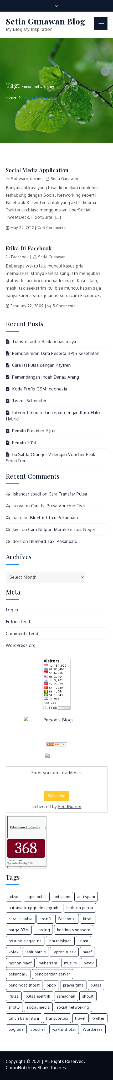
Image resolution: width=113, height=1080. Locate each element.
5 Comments (54, 227)
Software (19, 178)
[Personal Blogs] (56, 720)
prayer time (73, 985)
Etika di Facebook (29, 248)
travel (80, 1018)
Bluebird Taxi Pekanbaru (54, 517)
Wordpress (93, 1029)
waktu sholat (64, 1029)
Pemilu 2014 (24, 442)
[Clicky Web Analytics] (56, 744)
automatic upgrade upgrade (34, 907)
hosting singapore (73, 930)
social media (38, 1007)
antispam (62, 896)
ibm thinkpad (60, 941)
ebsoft (45, 918)
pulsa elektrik (38, 996)
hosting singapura (25, 941)
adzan (14, 896)
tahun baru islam (24, 1018)
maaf (87, 952)
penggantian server (52, 974)
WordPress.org (21, 645)
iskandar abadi (27, 494)
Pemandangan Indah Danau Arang (45, 377)
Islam (83, 941)
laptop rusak (64, 952)
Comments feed (22, 633)
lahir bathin (35, 952)
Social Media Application (37, 170)
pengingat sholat (24, 985)
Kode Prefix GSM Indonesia (39, 389)
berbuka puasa (79, 907)
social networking (73, 1007)
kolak (14, 952)
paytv (89, 963)
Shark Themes (52, 1067)
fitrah (88, 918)
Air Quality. (25, 827)
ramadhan (66, 996)
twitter (99, 1018)
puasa (96, 985)
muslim (70, 963)
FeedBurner (69, 806)
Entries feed (18, 621)
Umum (35, 178)
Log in (12, 609)
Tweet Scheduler (29, 400)
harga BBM (19, 930)
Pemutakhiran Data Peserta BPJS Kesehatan (55, 353)
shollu (14, 1007)
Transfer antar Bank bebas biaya (44, 341)
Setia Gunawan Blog (45, 21)
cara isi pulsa (21, 918)
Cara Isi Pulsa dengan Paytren (41, 365)
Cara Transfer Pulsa (68, 494)
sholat (88, 996)
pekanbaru (18, 974)
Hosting (43, 930)
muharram (48, 963)
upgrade (16, 1029)
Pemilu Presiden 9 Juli (33, 430)
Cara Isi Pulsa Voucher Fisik (58, 505)
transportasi (57, 1018)
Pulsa (14, 996)
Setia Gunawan (64, 178)
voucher (38, 1029)
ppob (51, 985)
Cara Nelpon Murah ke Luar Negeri (62, 529)
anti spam (86, 896)
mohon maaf (20, 963)
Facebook (20, 257)
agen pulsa (37, 896)
